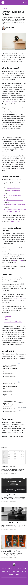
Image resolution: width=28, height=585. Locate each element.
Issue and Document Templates (13, 322)
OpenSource (5, 8)
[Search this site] (23, 2)
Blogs (18, 571)
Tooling (6, 319)
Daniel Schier (10, 27)
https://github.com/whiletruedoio (13, 195)
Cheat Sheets (6, 571)
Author (19, 568)
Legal (24, 568)
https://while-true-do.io (13, 188)
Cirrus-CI (17, 300)
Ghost (17, 574)
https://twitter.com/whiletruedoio (13, 200)
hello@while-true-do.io (13, 190)
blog (14, 260)
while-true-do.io (10, 102)
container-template (19, 298)
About (4, 568)
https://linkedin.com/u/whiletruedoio (14, 204)
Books (13, 571)
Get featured (11, 568)
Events (24, 571)
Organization (7, 317)
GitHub (21, 260)
